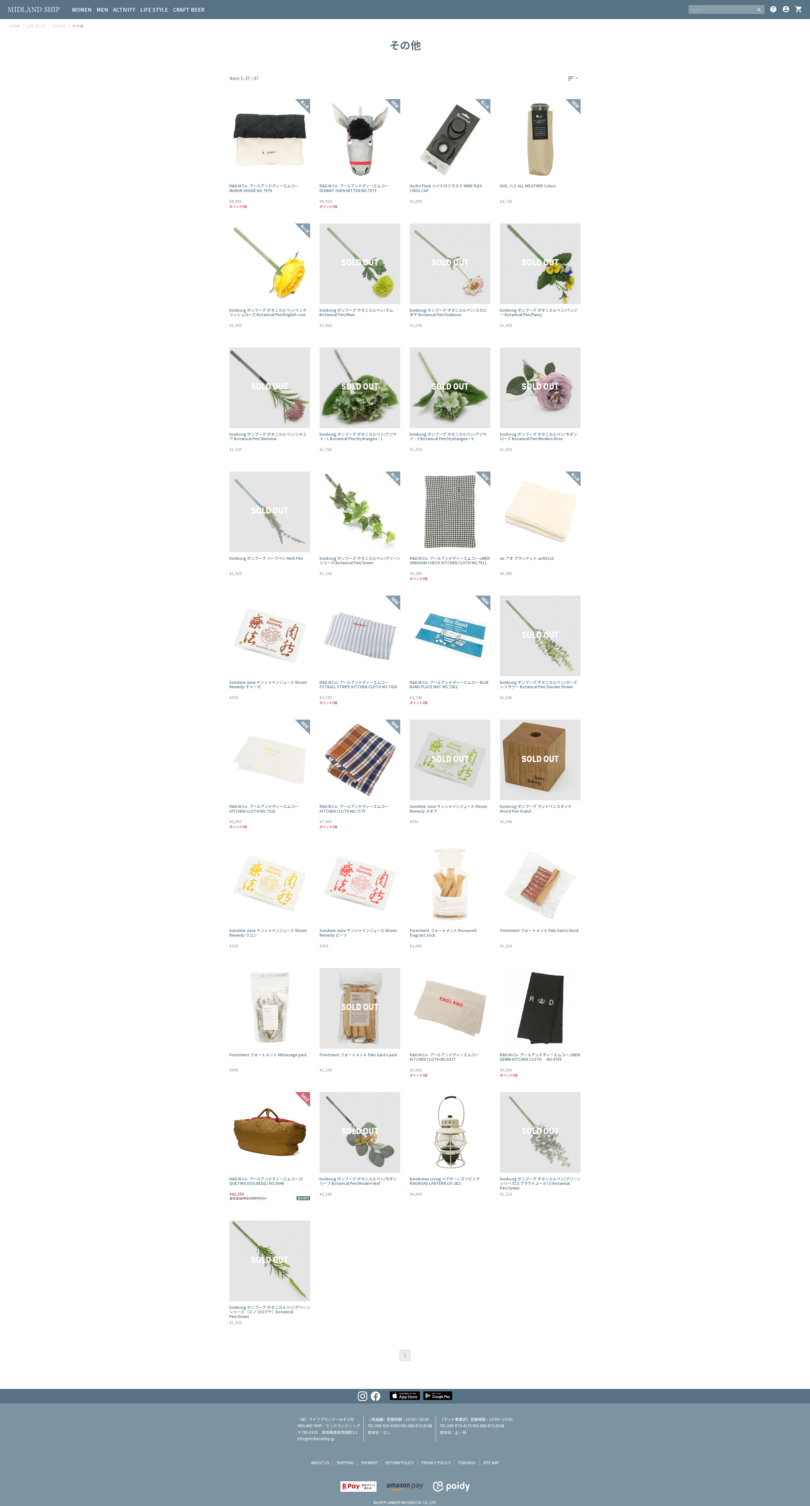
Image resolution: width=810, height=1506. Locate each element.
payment (369, 1462)
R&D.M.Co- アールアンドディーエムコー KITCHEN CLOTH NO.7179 (354, 808)
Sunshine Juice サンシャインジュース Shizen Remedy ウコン (268, 932)
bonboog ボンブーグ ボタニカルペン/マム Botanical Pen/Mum (356, 312)
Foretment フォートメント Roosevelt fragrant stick (443, 932)
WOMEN (81, 9)
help (773, 9)
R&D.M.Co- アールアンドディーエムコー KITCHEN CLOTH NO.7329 (263, 808)
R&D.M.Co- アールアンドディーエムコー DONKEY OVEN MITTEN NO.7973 (354, 188)
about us (320, 1462)
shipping (345, 1462)
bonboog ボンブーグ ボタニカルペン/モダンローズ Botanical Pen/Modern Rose (538, 436)
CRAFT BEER (188, 9)
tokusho (467, 1462)
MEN (102, 9)
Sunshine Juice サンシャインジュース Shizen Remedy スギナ (448, 808)
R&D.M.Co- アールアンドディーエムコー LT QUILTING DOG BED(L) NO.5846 (266, 1181)
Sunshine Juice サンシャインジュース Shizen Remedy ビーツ (358, 932)
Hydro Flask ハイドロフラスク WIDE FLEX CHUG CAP (446, 188)
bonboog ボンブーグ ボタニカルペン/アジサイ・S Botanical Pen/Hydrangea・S (448, 436)
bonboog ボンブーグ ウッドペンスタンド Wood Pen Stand (536, 808)
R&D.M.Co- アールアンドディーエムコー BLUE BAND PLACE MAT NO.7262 (449, 684)
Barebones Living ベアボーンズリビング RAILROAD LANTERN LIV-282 (445, 1181)
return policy (399, 1462)
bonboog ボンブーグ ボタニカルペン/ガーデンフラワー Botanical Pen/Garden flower (538, 684)
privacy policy (436, 1462)
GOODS (58, 25)
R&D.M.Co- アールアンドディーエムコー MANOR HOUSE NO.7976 (263, 188)
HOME (15, 25)
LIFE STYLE (154, 9)
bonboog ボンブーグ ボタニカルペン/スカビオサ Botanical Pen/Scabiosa (448, 312)
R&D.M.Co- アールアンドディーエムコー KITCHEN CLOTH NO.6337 (444, 1057)
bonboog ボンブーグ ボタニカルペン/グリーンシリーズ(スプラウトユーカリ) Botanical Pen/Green (540, 1183)
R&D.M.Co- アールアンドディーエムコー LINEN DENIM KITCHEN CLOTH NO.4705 (540, 1057)
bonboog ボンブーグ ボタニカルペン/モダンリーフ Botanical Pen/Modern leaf (358, 1181)
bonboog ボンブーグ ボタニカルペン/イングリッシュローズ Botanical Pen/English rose (268, 312)
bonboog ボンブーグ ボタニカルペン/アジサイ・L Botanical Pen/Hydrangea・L (358, 436)
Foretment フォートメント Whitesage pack (268, 1054)
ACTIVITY (124, 9)
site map (491, 1462)
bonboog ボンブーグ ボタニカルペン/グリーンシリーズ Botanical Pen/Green (360, 560)
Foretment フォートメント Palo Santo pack (358, 1054)
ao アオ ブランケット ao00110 (527, 558)
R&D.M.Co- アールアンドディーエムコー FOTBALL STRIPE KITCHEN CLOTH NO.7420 (358, 684)
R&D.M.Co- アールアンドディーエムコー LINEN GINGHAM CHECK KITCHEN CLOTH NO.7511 (450, 560)
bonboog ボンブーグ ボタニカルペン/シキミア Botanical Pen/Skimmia (268, 436)
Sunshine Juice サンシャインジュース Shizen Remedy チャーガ (268, 684)
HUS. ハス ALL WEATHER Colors (528, 185)
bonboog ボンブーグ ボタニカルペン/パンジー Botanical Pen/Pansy (538, 312)
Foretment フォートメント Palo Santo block (539, 930)
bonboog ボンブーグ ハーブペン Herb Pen (266, 558)
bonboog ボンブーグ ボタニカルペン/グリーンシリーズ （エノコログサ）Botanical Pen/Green (269, 1311)
